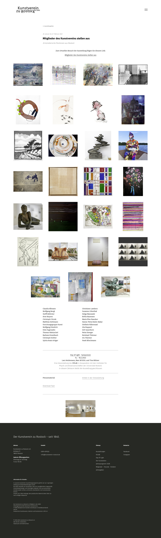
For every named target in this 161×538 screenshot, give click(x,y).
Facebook (126, 451)
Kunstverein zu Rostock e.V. (22, 449)
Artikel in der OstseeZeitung (93, 378)
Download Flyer (49, 386)
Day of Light (100, 458)
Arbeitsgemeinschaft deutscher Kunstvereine (25, 506)
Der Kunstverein (101, 461)
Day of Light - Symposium (80, 355)
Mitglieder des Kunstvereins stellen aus (80, 55)
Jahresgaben (100, 470)
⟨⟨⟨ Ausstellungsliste (48, 26)
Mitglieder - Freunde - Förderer (106, 467)
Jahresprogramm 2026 (103, 464)
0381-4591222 (45, 451)
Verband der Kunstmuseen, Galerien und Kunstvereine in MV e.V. (30, 511)
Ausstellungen (100, 451)
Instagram (126, 455)
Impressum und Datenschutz (21, 523)
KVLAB (98, 455)
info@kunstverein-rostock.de (50, 455)
